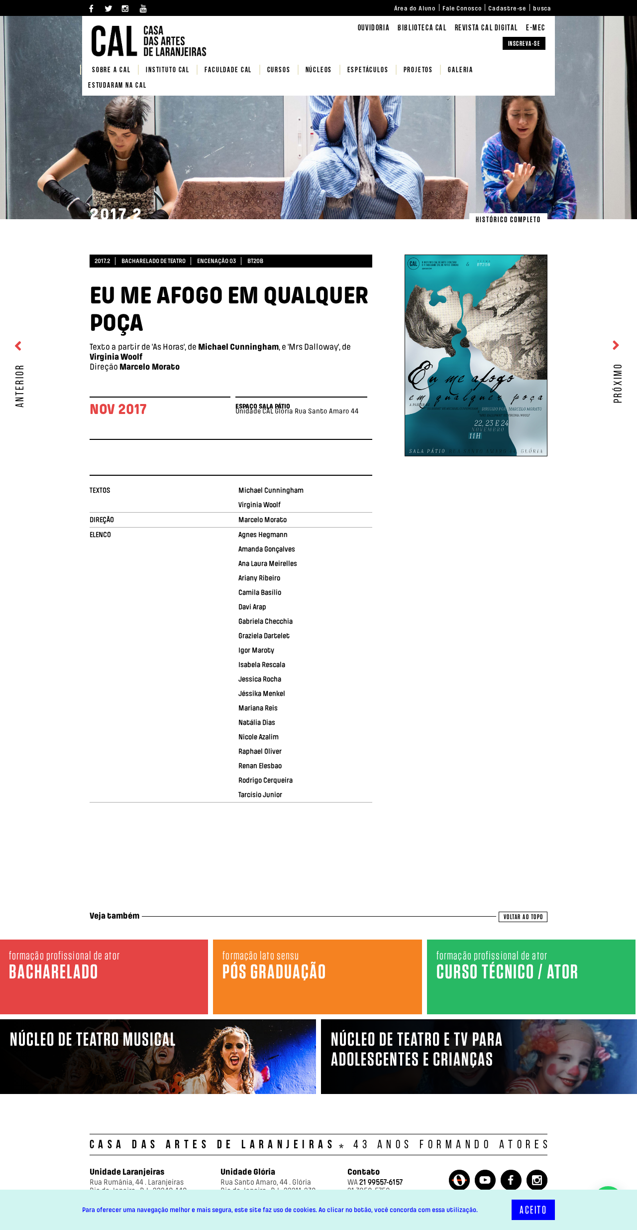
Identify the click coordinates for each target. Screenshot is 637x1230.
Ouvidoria (374, 28)
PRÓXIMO (619, 381)
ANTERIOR (20, 384)
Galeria (460, 70)
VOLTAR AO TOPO (523, 916)
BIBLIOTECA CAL (422, 28)
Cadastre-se (507, 8)
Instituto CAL (168, 70)
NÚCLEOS (319, 70)
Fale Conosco (462, 8)
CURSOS (279, 70)
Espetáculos (368, 70)
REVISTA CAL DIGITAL (486, 28)
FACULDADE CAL (228, 70)
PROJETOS (418, 70)
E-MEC (535, 28)
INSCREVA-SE (524, 43)
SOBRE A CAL (111, 70)
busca (542, 8)
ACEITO (533, 1210)
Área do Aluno (415, 8)
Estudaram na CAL (117, 86)
